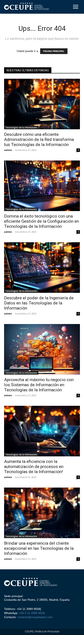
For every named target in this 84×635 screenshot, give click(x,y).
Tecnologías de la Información (21, 127)
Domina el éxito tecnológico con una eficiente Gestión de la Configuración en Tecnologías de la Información (41, 221)
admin (8, 150)
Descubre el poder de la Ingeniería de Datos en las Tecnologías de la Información (39, 303)
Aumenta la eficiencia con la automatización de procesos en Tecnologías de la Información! (33, 466)
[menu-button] (75, 7)
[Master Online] (30, 582)
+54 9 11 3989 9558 (32, 613)
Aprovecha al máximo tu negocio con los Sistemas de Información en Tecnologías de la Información (39, 384)
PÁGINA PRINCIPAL (53, 51)
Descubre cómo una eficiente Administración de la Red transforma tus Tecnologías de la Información (39, 139)
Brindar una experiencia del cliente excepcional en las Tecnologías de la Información (39, 548)
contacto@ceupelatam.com (35, 617)
